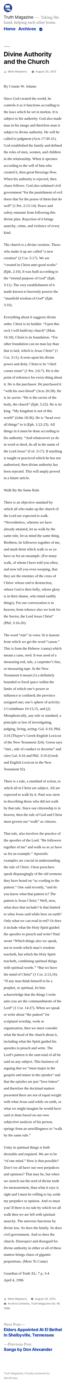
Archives (27, 28)
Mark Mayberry (17, 71)
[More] (41, 29)
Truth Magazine (18, 17)
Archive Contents (18, 1303)
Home (9, 28)
